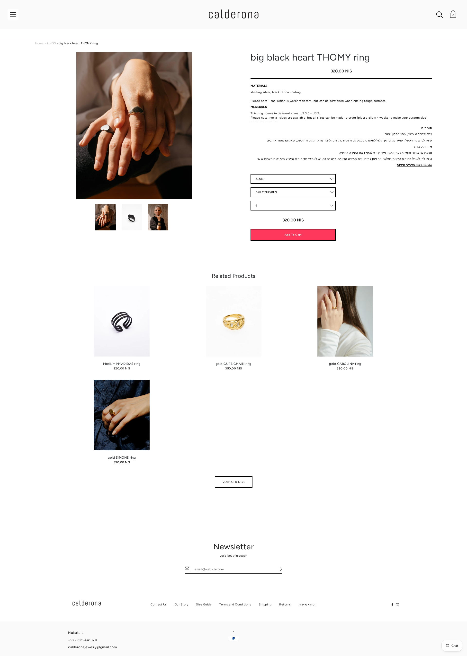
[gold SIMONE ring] (121, 415)
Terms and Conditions (235, 604)
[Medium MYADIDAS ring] (121, 321)
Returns (285, 604)
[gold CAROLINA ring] (345, 321)
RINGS (51, 43)
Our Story (182, 604)
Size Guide (204, 604)
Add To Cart (293, 234)
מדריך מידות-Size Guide (414, 165)
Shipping (265, 604)
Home (39, 43)
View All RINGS (234, 482)
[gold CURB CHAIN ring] (233, 321)
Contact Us (159, 604)
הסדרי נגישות (308, 604)
